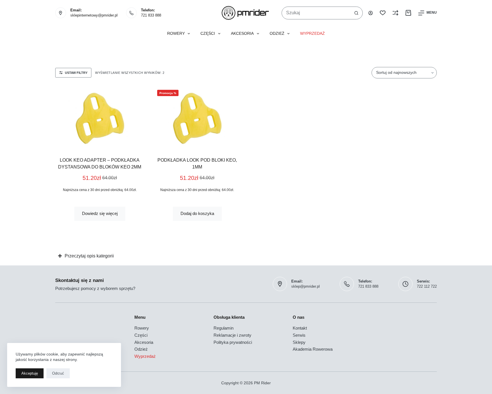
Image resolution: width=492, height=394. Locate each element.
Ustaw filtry (76, 72)
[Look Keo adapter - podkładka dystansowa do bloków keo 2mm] (99, 117)
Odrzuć (58, 373)
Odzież (277, 33)
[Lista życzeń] (383, 13)
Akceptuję (29, 373)
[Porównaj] (395, 13)
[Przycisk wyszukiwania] (356, 13)
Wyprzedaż (312, 33)
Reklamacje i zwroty (232, 335)
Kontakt (300, 328)
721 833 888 (151, 15)
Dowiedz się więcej (100, 213)
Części (207, 33)
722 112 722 (427, 286)
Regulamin (223, 328)
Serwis (299, 335)
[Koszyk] (408, 13)
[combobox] (316, 13)
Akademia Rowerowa (313, 349)
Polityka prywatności (233, 342)
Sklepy (299, 342)
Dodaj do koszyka (197, 213)
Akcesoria (242, 33)
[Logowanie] (370, 13)
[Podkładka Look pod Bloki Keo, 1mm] (197, 117)
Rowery (176, 33)
